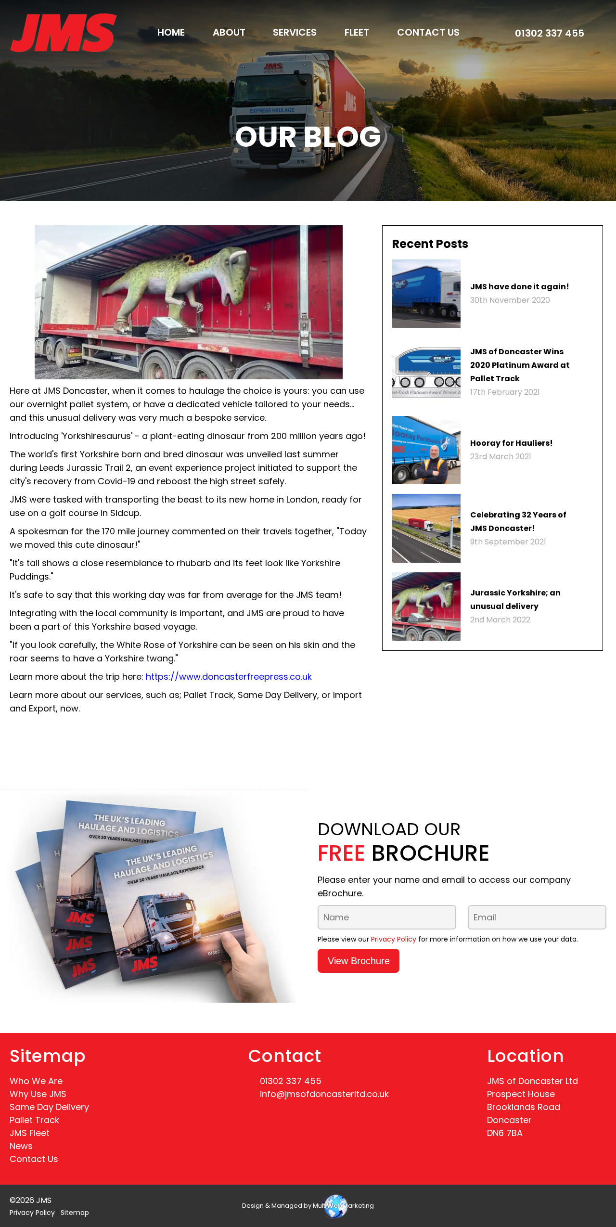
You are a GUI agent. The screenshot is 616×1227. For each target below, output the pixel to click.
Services (295, 32)
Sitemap (75, 1212)
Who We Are (36, 1081)
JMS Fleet (30, 1133)
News (21, 1146)
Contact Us (428, 32)
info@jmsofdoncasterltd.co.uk (324, 1094)
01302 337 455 (549, 33)
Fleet (357, 32)
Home (171, 32)
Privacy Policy (393, 939)
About (229, 32)
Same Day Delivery (49, 1107)
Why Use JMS (38, 1094)
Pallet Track (34, 1120)
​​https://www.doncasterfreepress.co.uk (229, 677)
